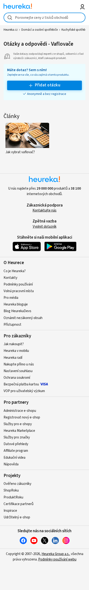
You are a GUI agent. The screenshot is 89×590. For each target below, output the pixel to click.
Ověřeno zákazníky (17, 483)
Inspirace (10, 510)
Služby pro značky (17, 437)
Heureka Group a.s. (55, 553)
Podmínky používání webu (57, 559)
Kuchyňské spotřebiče (75, 30)
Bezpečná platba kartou (21, 384)
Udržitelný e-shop (17, 517)
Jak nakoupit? (14, 344)
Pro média (11, 297)
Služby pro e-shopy (18, 424)
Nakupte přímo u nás (19, 364)
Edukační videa (14, 457)
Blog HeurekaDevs (17, 311)
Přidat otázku (47, 85)
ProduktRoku (13, 497)
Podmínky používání (18, 284)
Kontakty (10, 277)
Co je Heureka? (15, 271)
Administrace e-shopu (20, 410)
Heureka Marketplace (19, 430)
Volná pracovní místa (19, 291)
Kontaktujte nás (44, 210)
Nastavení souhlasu (18, 371)
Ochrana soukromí (17, 377)
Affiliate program (16, 450)
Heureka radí (13, 357)
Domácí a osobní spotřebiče (39, 30)
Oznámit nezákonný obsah (23, 317)
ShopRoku (11, 490)
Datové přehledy (16, 444)
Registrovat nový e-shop (22, 417)
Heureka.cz (11, 30)
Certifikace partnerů (18, 504)
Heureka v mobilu (16, 350)
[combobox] (44, 17)
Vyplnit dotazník (44, 226)
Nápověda (11, 464)
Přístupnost (12, 324)
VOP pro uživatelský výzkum (24, 390)
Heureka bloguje (16, 304)
